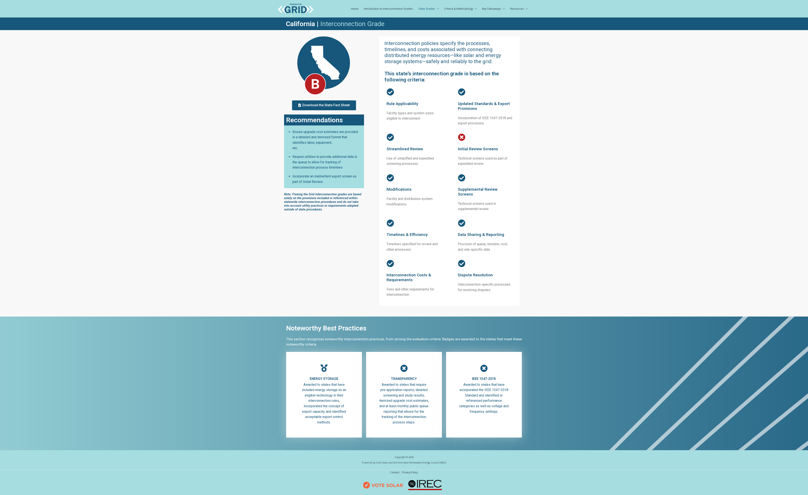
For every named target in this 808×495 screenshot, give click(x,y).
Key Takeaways (491, 9)
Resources (517, 9)
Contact (394, 472)
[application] (437, 8)
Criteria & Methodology (458, 9)
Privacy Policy (410, 472)
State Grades (427, 9)
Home (355, 9)
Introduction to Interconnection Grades (388, 9)
